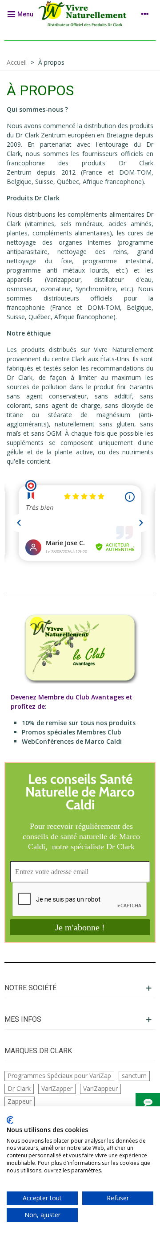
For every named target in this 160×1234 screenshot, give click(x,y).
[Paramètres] (144, 13)
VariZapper (56, 1088)
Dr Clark (19, 1088)
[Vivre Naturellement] (84, 13)
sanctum (134, 1075)
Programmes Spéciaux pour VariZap (59, 1075)
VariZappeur (100, 1088)
